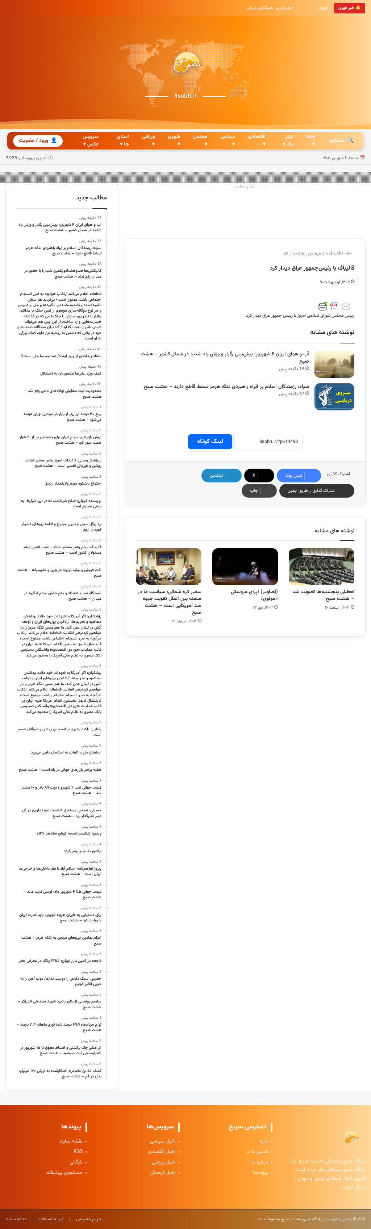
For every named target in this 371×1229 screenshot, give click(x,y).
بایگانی (76, 1162)
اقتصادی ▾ (257, 140)
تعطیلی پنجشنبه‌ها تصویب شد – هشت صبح (323, 595)
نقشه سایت (71, 1141)
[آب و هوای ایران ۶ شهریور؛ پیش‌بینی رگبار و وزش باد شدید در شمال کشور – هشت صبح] (334, 364)
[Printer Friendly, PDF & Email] (334, 306)
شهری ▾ (174, 140)
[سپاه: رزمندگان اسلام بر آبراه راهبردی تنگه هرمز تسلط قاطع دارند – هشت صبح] (334, 396)
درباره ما (259, 1162)
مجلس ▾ (200, 140)
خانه (349, 253)
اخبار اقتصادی (161, 1152)
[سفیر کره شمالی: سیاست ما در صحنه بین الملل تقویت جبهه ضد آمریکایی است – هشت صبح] (168, 566)
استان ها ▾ (123, 140)
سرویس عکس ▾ (91, 140)
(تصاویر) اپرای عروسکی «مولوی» (254, 595)
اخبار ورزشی (163, 1162)
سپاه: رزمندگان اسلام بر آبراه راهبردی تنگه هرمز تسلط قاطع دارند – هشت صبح (226, 387)
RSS (78, 1152)
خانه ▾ (310, 140)
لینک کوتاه (210, 441)
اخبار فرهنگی (162, 1173)
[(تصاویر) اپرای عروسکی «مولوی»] (245, 566)
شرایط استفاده (50, 1219)
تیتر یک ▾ (288, 140)
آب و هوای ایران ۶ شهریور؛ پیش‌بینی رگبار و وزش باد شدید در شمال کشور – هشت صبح (225, 358)
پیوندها (260, 1173)
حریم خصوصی (88, 1219)
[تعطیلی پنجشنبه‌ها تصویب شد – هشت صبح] (321, 566)
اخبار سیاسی (162, 1141)
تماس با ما (257, 1152)
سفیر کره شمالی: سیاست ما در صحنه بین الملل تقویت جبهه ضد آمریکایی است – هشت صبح (169, 602)
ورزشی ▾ (148, 140)
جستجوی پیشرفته (64, 1173)
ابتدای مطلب (245, 186)
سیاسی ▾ (227, 140)
